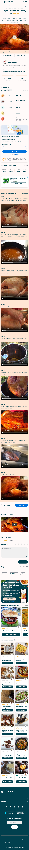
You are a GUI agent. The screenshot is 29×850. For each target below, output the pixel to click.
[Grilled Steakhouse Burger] (11, 622)
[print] (3, 52)
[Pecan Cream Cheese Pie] (7, 677)
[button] (2, 2)
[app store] (20, 812)
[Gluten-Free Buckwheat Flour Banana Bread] (7, 654)
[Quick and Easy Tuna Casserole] (21, 654)
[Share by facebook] (15, 52)
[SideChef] (7, 792)
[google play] (9, 812)
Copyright (8, 843)
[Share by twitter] (20, 52)
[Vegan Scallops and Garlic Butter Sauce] (21, 748)
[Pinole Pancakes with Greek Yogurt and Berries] (21, 725)
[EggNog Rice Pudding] (7, 772)
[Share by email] (26, 52)
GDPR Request (8, 838)
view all (26, 605)
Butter (18, 113)
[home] (8, 2)
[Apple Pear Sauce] (21, 677)
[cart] (26, 2)
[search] (23, 2)
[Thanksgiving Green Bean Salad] (21, 701)
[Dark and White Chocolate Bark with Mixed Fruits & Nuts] (7, 748)
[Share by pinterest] (9, 52)
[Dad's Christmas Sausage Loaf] (7, 701)
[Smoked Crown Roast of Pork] (7, 725)
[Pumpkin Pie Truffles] (21, 772)
